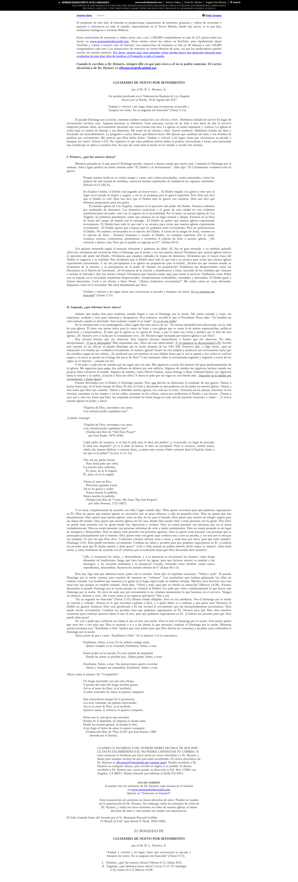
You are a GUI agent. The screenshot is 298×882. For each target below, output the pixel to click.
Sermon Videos (173, 2)
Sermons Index (84, 15)
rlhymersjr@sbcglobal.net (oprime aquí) (141, 762)
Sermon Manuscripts (75, 2)
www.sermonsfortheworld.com (109, 41)
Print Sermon (213, 15)
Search (236, 2)
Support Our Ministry (216, 2)
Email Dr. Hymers (193, 2)
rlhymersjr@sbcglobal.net (137, 68)
